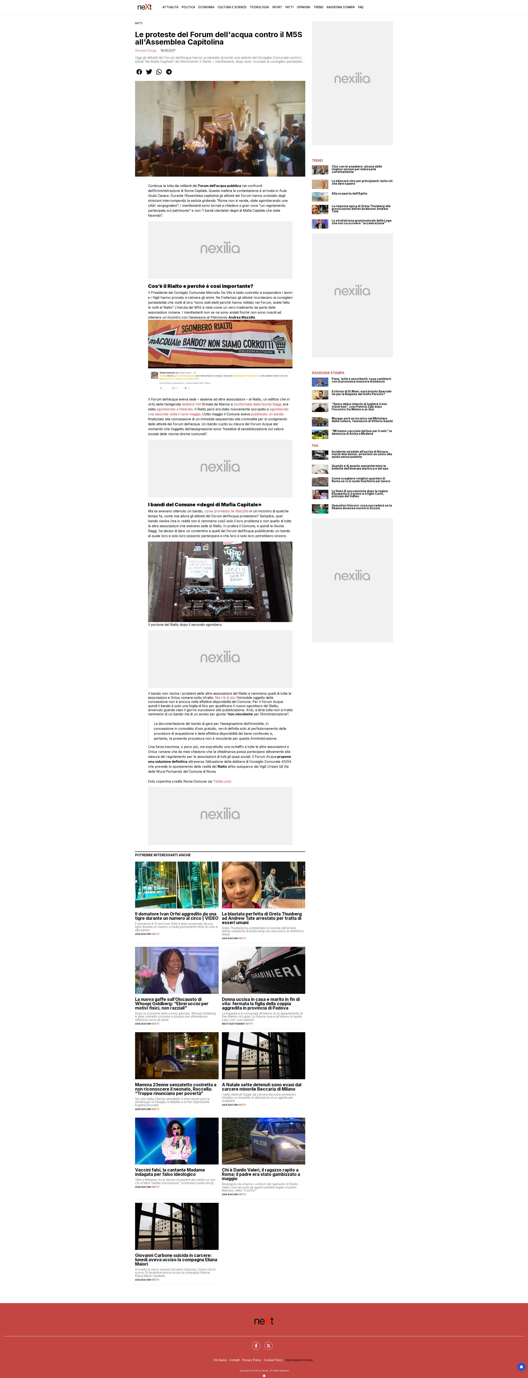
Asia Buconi (143, 934)
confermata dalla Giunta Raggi (257, 404)
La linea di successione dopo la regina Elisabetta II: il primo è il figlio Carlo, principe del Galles (360, 494)
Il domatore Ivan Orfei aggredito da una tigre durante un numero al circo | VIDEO (176, 916)
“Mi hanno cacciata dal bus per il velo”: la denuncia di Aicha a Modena (362, 432)
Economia (206, 7)
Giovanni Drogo (146, 50)
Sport (277, 7)
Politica (188, 7)
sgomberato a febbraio (175, 409)
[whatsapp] (159, 75)
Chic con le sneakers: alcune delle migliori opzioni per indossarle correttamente (357, 169)
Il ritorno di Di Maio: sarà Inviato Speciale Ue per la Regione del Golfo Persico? (361, 392)
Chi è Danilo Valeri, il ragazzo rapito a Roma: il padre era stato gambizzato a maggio (261, 1174)
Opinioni (303, 7)
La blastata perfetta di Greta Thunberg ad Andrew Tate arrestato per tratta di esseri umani (262, 918)
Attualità (170, 7)
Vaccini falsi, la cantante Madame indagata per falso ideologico (170, 1172)
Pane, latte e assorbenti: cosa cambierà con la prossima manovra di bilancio (361, 380)
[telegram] (169, 75)
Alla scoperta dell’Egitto (349, 193)
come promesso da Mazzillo (226, 511)
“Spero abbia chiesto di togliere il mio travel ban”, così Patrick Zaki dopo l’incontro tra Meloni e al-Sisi (359, 407)
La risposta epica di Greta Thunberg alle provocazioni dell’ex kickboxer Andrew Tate (361, 209)
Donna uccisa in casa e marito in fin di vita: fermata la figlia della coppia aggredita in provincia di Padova (261, 1003)
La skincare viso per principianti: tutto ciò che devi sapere (362, 182)
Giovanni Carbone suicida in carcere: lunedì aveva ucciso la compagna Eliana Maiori (176, 1259)
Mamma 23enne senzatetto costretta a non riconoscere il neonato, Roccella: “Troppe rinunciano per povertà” (175, 1089)
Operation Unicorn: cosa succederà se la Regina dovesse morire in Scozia (362, 506)
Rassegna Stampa (341, 7)
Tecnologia (259, 7)
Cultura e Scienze (232, 7)
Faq (360, 7)
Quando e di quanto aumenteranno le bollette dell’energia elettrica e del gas (360, 467)
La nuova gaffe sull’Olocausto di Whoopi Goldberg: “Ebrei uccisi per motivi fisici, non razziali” (172, 1003)
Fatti (289, 7)
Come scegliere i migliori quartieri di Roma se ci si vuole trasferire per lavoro (361, 479)
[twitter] (149, 75)
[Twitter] (266, 1343)
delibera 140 (191, 404)
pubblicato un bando (267, 414)
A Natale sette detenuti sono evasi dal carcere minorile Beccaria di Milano (261, 1087)
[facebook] (139, 75)
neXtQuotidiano (233, 1023)
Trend (318, 7)
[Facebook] (253, 1343)
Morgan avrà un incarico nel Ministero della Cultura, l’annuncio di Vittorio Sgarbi (362, 419)
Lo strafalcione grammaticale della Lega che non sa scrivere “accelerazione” (361, 221)
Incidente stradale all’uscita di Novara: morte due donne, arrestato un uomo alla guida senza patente (362, 454)
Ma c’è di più (225, 697)
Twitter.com (222, 781)
